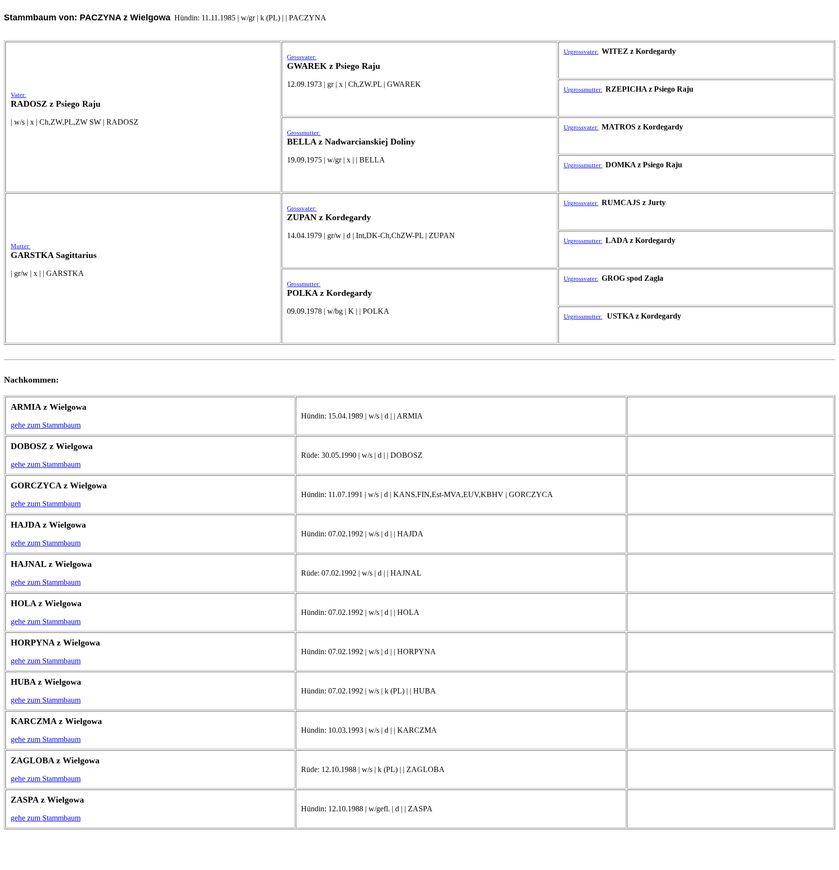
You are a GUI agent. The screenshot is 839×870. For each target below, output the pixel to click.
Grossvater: (302, 57)
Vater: (18, 94)
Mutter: (21, 246)
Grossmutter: (303, 132)
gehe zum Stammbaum (46, 425)
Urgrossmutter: (583, 89)
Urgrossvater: (581, 51)
